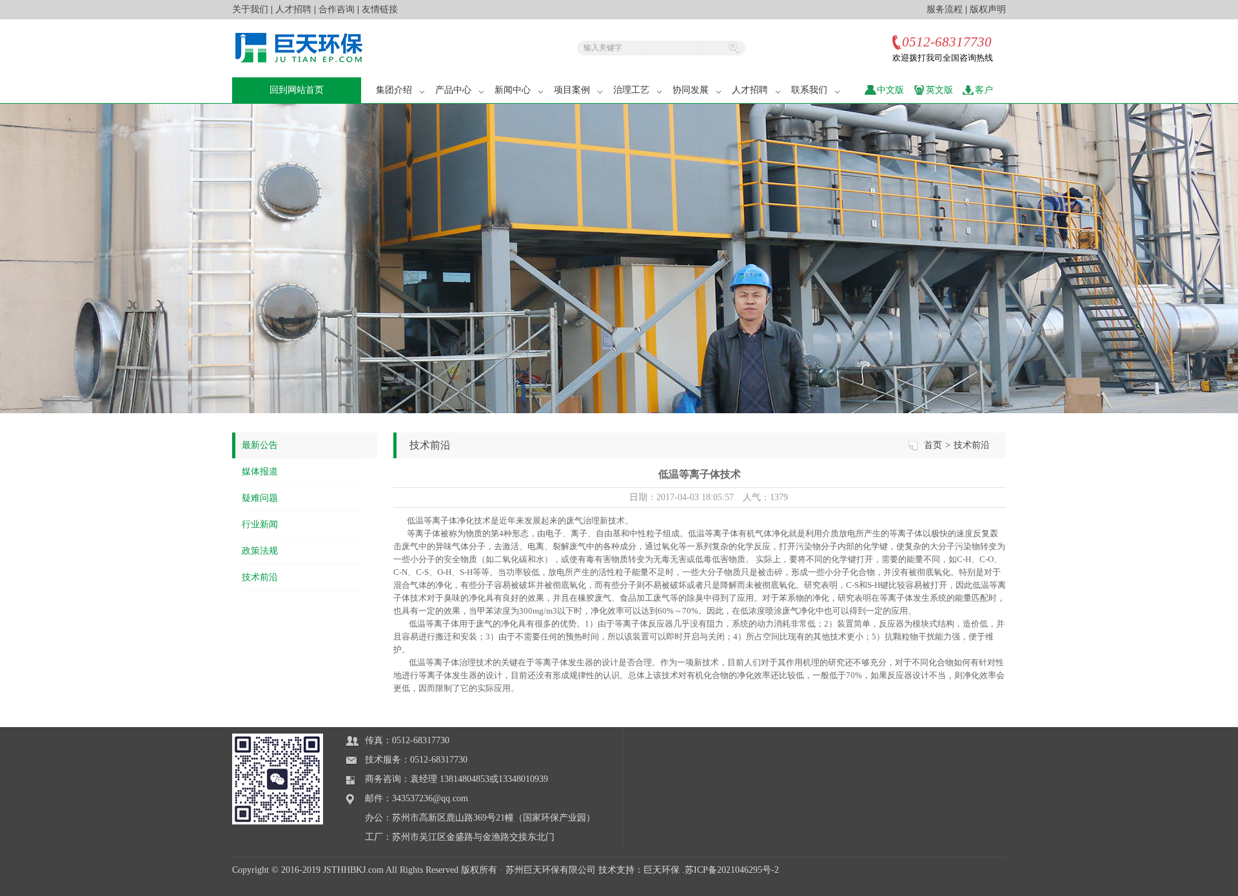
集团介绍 (394, 90)
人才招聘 (293, 9)
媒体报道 (260, 471)
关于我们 (250, 9)
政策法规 (260, 551)
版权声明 (988, 9)
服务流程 (945, 9)
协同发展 (691, 90)
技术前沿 (260, 577)
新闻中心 (513, 90)
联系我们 (809, 90)
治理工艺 (631, 90)
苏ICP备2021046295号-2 (732, 870)
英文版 (939, 90)
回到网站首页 (297, 90)
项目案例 (572, 90)
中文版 (890, 90)
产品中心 (453, 90)
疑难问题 (260, 498)
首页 (933, 445)
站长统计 (988, 889)
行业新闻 (260, 524)
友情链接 (380, 9)
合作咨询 (337, 9)
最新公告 (260, 445)
